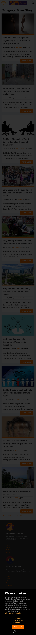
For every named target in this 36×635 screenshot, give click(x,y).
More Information (18, 633)
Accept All (18, 626)
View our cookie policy (13, 613)
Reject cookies (18, 631)
